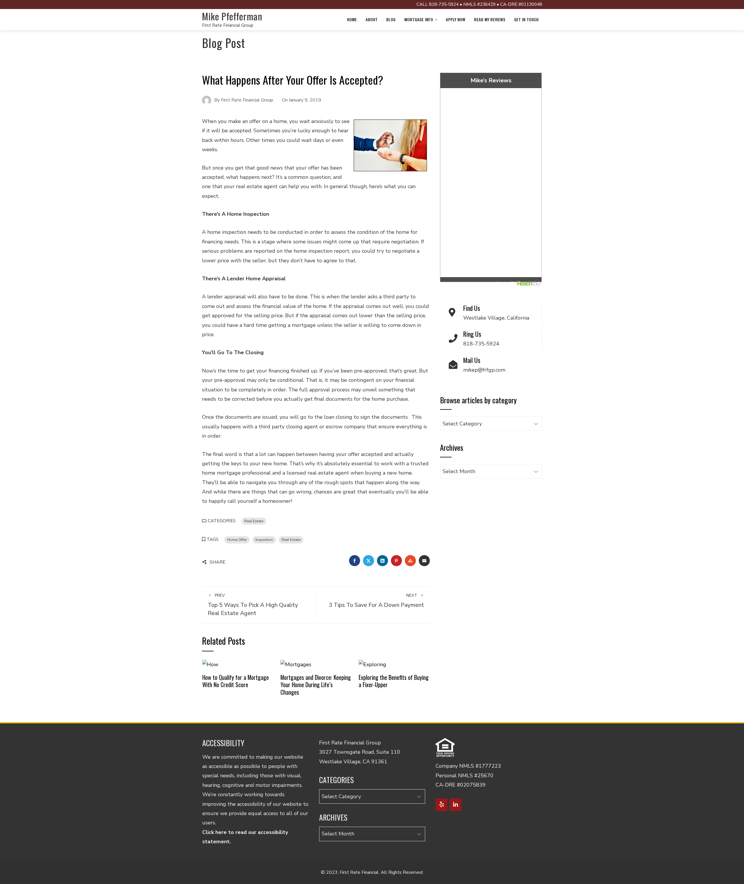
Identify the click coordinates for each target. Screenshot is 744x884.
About (372, 19)
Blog (391, 19)
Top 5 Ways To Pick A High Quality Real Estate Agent (253, 605)
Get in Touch (526, 19)
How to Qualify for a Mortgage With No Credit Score (235, 681)
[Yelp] (441, 805)
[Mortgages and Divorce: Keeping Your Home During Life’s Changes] (295, 664)
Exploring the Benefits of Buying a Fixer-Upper (394, 681)
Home (352, 19)
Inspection (264, 539)
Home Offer (237, 539)
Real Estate (253, 520)
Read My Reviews (489, 19)
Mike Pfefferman (232, 16)
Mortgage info (418, 19)
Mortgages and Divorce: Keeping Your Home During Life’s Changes (315, 684)
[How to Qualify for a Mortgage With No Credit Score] (210, 664)
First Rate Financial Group (227, 25)
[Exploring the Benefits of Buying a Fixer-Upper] (372, 664)
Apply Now (455, 19)
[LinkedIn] (455, 805)
